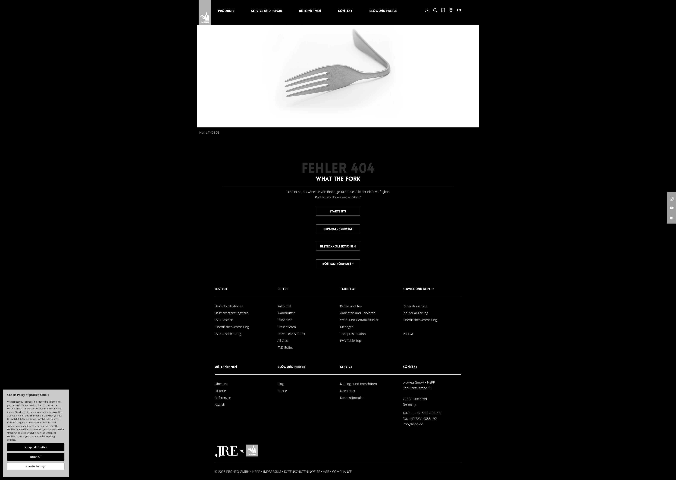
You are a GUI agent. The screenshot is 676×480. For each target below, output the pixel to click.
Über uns (221, 383)
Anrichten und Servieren (357, 313)
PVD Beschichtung (228, 333)
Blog (280, 383)
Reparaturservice (337, 229)
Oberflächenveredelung (232, 327)
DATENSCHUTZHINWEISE (302, 471)
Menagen (347, 327)
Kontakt (345, 11)
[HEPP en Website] (458, 12)
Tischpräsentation (353, 333)
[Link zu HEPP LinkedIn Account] (671, 217)
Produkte (226, 11)
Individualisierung (415, 313)
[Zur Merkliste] (443, 12)
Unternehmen (310, 11)
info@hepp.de (413, 424)
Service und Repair (266, 11)
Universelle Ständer (291, 333)
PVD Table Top (350, 340)
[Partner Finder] (451, 12)
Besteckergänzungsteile (231, 313)
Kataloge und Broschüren (358, 383)
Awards (220, 404)
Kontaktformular (337, 264)
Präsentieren (286, 327)
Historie (220, 390)
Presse (282, 390)
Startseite (338, 211)
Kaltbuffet (284, 306)
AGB (326, 471)
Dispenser (284, 320)
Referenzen (223, 397)
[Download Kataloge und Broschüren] (427, 12)
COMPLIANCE (342, 471)
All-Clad (282, 340)
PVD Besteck (224, 320)
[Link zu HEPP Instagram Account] (671, 198)
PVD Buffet (285, 347)
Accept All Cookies (36, 447)
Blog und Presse (383, 11)
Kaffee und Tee (351, 306)
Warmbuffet (286, 313)
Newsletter (347, 390)
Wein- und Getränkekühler (359, 320)
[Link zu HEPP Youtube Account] (671, 207)
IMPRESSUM (272, 471)
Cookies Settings (36, 466)
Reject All (36, 456)
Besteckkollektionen (338, 246)
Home (203, 132)
